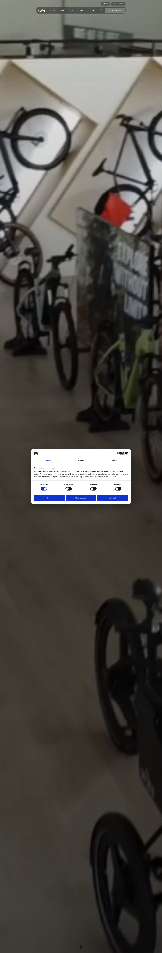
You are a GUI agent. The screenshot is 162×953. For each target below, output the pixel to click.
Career (81, 10)
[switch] (68, 489)
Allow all (112, 498)
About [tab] (114, 461)
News (72, 10)
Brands (52, 10)
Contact (92, 10)
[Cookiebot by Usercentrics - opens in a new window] (118, 453)
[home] (41, 10)
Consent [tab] (48, 461)
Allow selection (81, 498)
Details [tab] (81, 461)
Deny (49, 498)
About (62, 10)
